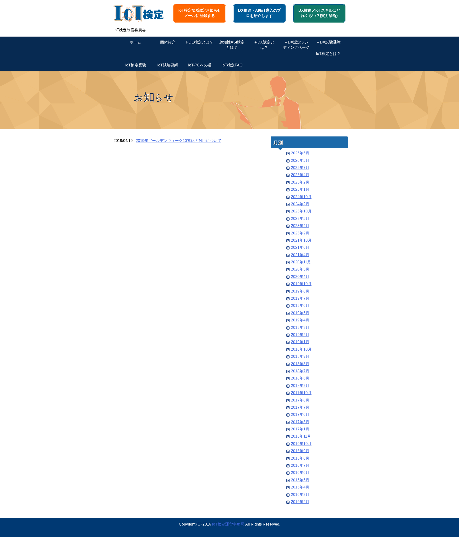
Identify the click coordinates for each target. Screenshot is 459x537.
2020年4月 (300, 277)
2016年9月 (300, 451)
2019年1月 (300, 342)
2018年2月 (300, 386)
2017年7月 (300, 407)
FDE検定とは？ (199, 42)
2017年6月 (300, 414)
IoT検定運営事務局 (228, 524)
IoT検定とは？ (328, 54)
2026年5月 (300, 160)
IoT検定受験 (135, 65)
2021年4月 (300, 255)
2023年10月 (301, 211)
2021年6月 (300, 247)
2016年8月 (300, 458)
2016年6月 (300, 473)
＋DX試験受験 (328, 42)
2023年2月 (300, 233)
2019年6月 (300, 306)
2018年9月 (300, 356)
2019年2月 (300, 335)
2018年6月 (300, 378)
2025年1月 (300, 189)
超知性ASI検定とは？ (232, 44)
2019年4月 (300, 320)
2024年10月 (301, 197)
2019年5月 (300, 313)
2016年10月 (301, 444)
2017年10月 (301, 393)
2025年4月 (300, 175)
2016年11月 (301, 436)
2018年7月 (300, 371)
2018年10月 (301, 349)
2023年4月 (300, 226)
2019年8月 (300, 291)
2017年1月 (300, 429)
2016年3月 (300, 495)
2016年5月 (300, 480)
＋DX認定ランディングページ (296, 44)
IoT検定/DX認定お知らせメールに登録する (199, 13)
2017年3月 (300, 422)
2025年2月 (300, 182)
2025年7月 (300, 168)
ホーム (135, 42)
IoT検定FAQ (232, 65)
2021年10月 (301, 240)
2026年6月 (300, 153)
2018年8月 (300, 364)
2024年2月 (300, 204)
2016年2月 (300, 502)
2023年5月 (300, 219)
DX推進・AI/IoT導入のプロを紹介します (259, 13)
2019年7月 (300, 298)
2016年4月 (300, 487)
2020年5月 (300, 269)
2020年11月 (301, 262)
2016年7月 (300, 465)
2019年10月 (301, 284)
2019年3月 (300, 327)
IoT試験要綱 (167, 65)
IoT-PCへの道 (200, 65)
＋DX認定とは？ (264, 44)
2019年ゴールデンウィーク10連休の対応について (178, 141)
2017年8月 (300, 400)
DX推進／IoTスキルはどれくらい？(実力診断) (319, 13)
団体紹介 (167, 42)
